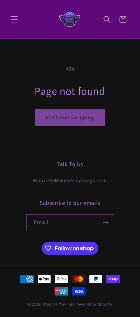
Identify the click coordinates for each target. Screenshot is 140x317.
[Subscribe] (106, 222)
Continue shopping (70, 117)
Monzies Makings (58, 304)
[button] (14, 19)
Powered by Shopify (93, 304)
